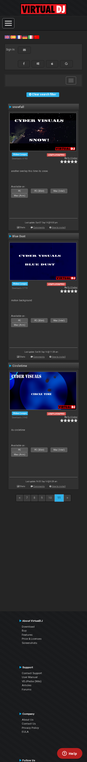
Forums (26, 689)
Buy (24, 630)
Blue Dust (18, 236)
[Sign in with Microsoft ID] (38, 63)
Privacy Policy (30, 727)
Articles (26, 685)
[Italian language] (30, 37)
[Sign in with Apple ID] (52, 63)
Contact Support (32, 673)
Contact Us (29, 723)
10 (50, 497)
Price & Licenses (32, 638)
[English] (7, 37)
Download (28, 626)
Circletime (19, 366)
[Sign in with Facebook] (24, 63)
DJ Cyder (72, 158)
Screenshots (29, 643)
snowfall (18, 107)
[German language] (24, 37)
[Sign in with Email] (24, 50)
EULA (25, 731)
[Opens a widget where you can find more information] (69, 754)
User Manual (30, 677)
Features (27, 634)
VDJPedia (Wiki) (32, 681)
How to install (59, 227)
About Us (27, 719)
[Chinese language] (36, 37)
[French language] (19, 37)
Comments (39, 227)
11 (59, 497)
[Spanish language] (13, 37)
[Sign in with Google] (66, 63)
